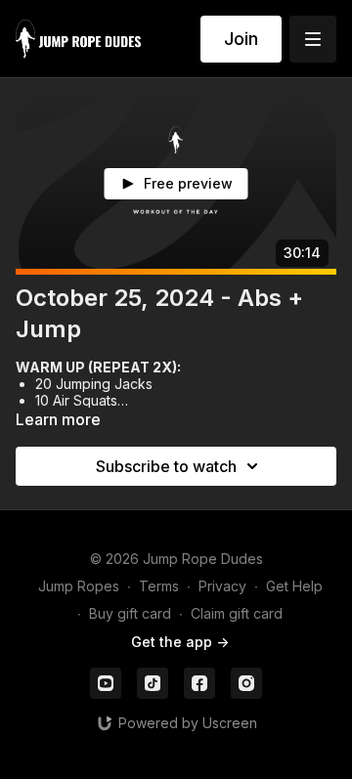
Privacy (222, 586)
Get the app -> (180, 641)
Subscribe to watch (166, 466)
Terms (159, 586)
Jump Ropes (78, 586)
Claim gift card (237, 613)
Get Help (294, 586)
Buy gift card (130, 613)
